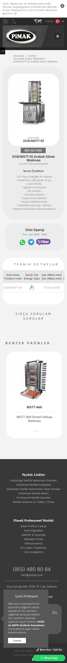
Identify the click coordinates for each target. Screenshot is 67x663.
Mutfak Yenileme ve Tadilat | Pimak (33, 502)
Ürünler (32, 55)
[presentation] (61, 343)
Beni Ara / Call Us (51, 650)
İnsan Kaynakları (33, 530)
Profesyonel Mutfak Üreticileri (33, 497)
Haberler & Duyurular (33, 534)
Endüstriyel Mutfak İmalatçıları (33, 484)
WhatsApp (51, 658)
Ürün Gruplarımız (33, 552)
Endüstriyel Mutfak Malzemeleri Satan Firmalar (33, 489)
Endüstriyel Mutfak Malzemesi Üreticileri (34, 480)
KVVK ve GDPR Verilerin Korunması (26, 623)
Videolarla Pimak (33, 539)
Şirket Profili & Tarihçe (33, 526)
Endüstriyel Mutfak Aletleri (34, 493)
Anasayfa (18, 55)
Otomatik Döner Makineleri (29, 58)
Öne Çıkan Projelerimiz (33, 547)
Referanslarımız (34, 543)
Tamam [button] (17, 640)
